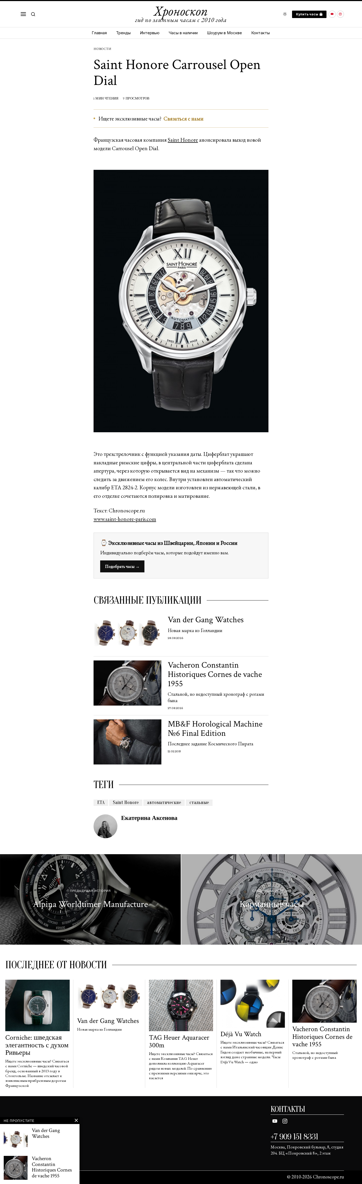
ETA (100, 802)
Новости (102, 49)
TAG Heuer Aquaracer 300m (179, 1041)
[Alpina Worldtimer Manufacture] (90, 899)
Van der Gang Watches (206, 619)
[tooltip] (332, 14)
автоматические (164, 802)
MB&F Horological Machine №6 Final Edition (215, 728)
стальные (199, 802)
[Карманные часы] (271, 899)
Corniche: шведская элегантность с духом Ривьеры (36, 1045)
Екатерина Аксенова (149, 818)
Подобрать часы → (122, 566)
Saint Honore (183, 139)
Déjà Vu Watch (240, 1034)
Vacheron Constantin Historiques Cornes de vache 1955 (215, 674)
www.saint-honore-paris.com (125, 518)
